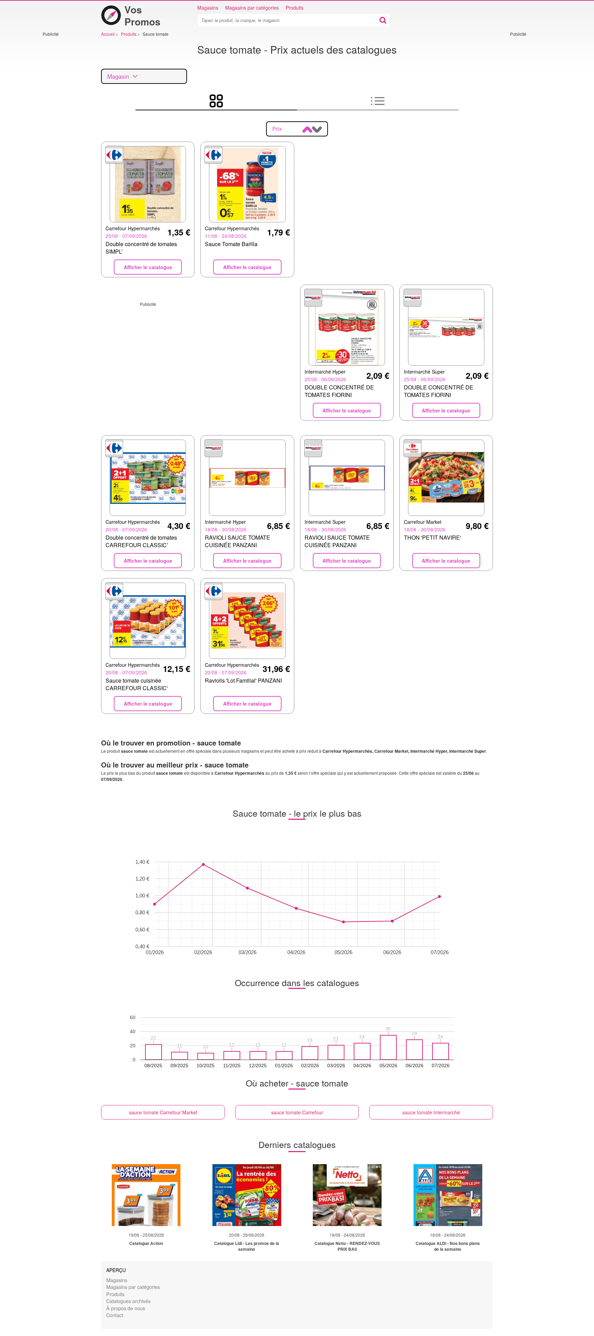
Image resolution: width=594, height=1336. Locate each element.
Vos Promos (142, 15)
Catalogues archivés (128, 1300)
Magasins (207, 7)
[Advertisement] (63, 140)
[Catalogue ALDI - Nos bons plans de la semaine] (448, 1195)
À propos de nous (125, 1308)
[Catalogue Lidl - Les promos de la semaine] (246, 1195)
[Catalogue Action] (146, 1195)
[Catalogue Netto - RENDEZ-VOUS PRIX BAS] (347, 1195)
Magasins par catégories (252, 7)
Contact (114, 1314)
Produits (295, 7)
